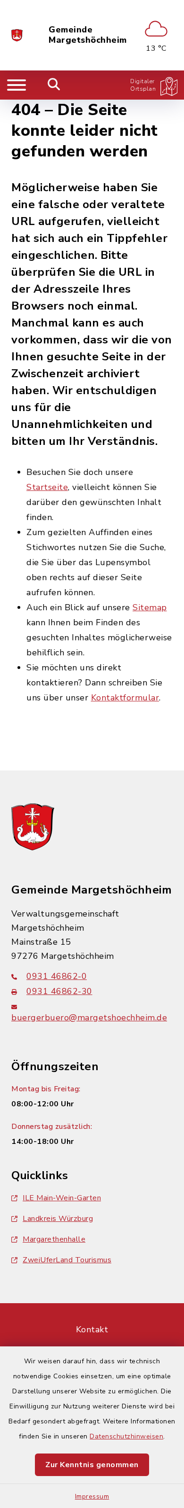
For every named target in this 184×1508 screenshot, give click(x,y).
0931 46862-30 (59, 991)
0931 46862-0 (56, 976)
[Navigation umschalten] (16, 85)
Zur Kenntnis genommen (92, 1465)
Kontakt (92, 1329)
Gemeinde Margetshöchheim (88, 35)
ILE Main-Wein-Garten (62, 1198)
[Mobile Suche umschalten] (54, 85)
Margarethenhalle (54, 1239)
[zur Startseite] (17, 35)
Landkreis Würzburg (58, 1218)
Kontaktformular (125, 697)
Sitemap (150, 607)
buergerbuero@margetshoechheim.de (89, 1017)
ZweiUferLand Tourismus (67, 1260)
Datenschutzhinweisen (126, 1436)
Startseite (47, 487)
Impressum (92, 1496)
